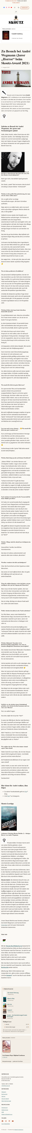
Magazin (4, 1092)
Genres (3, 1096)
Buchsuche (4, 1094)
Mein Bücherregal (6, 1101)
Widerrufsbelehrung (7, 1114)
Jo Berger (4, 1057)
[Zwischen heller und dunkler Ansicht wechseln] (18, 7)
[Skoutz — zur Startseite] (16, 19)
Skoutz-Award (5, 1098)
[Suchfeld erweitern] (16, 12)
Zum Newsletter (6, 1124)
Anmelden (25, 7)
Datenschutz (5, 1110)
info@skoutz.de (6, 1085)
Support (9, 1010)
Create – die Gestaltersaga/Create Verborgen (17, 1015)
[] (5, 993)
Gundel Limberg (17, 34)
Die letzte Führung (13, 992)
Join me (9, 1004)
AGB (3, 1112)
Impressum (5, 1107)
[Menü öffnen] (15, 7)
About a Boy (10, 998)
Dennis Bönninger (10, 1027)
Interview (4, 925)
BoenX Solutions (19, 1129)
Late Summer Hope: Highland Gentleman (13, 1055)
